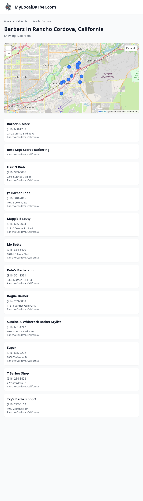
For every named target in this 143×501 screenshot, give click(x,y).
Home (7, 21)
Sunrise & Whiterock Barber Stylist (34, 322)
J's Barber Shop (18, 193)
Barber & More (18, 124)
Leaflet (104, 111)
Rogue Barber (17, 296)
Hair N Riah (16, 167)
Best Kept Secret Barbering (28, 150)
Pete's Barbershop (21, 270)
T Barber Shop (18, 373)
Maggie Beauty (19, 219)
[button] (64, 81)
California (21, 21)
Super (11, 347)
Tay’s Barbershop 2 (21, 399)
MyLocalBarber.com (35, 7)
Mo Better (15, 244)
